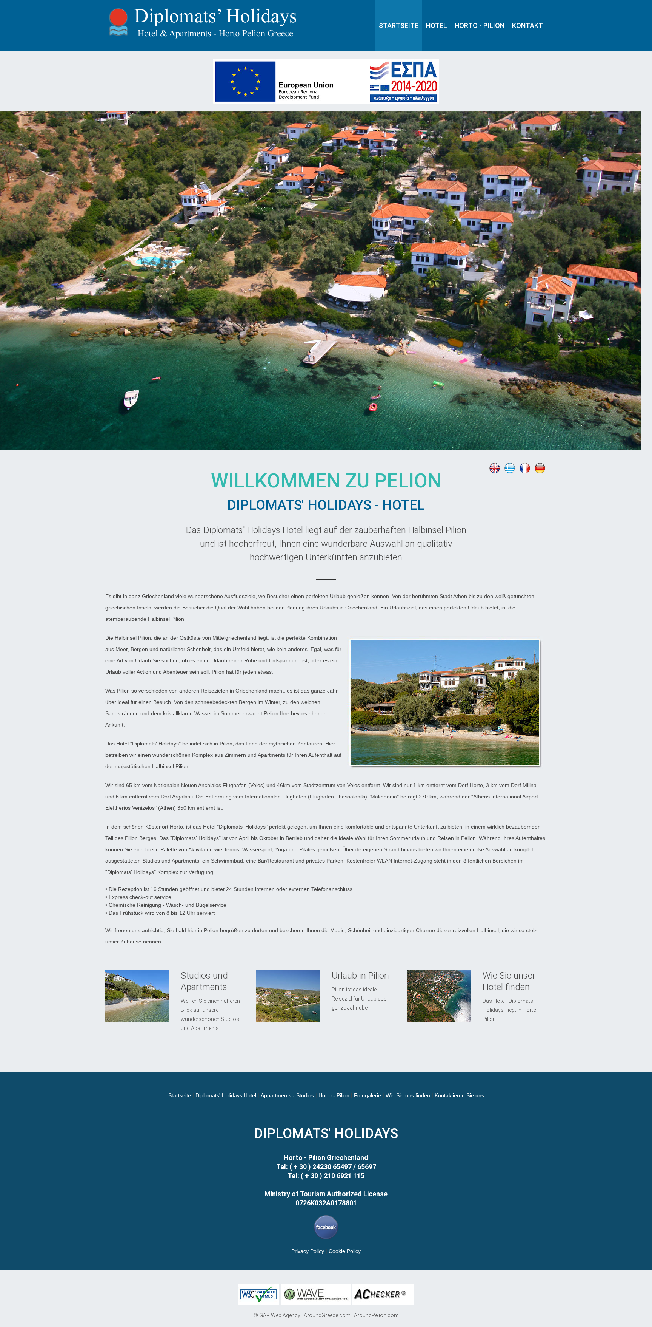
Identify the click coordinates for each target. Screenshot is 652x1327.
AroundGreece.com (327, 1315)
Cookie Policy (345, 1251)
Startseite (179, 1095)
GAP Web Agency (279, 1315)
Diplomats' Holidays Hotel (225, 1095)
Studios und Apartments (204, 981)
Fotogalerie (367, 1095)
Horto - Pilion (334, 1095)
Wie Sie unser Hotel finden (509, 981)
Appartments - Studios (287, 1095)
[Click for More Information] (326, 63)
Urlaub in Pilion (360, 975)
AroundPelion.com (376, 1315)
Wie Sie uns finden (408, 1095)
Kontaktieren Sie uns (459, 1095)
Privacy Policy (307, 1251)
